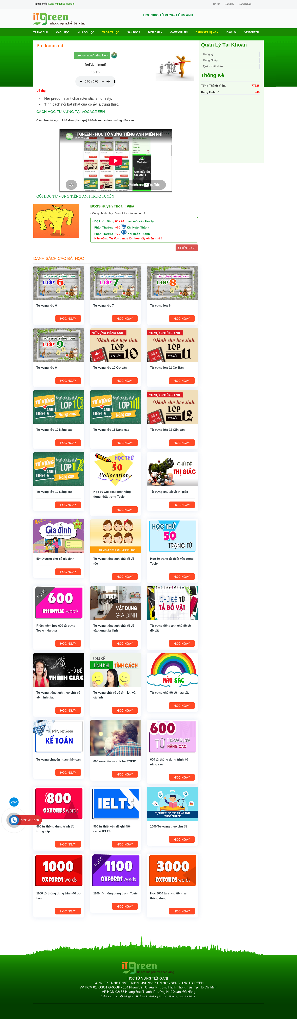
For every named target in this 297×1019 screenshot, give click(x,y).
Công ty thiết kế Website (61, 3)
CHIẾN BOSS (186, 248)
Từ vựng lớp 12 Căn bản (167, 429)
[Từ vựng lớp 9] (58, 344)
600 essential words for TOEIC (114, 761)
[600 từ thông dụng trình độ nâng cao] (172, 736)
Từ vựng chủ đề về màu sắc (169, 692)
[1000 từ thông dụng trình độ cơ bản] (58, 870)
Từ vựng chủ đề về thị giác (169, 491)
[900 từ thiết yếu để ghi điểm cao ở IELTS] (115, 803)
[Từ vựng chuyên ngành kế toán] (58, 736)
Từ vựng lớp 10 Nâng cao (54, 429)
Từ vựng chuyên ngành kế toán (58, 759)
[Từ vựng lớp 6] (58, 282)
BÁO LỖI (231, 32)
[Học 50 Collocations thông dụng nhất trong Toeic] (115, 468)
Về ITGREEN (251, 32)
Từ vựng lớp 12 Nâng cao (54, 491)
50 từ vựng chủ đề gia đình (55, 558)
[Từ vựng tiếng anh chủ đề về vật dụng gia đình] (115, 602)
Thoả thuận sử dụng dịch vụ (151, 996)
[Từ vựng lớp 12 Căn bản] (172, 406)
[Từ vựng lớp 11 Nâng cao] (115, 406)
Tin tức (216, 4)
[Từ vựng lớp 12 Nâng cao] (58, 468)
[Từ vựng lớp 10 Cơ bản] (115, 344)
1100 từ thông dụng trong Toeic (115, 893)
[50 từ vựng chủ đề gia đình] (58, 535)
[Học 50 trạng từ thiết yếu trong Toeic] (172, 535)
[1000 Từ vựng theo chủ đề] (172, 803)
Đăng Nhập (245, 4)
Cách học (63, 32)
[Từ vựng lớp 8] (172, 282)
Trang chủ (40, 32)
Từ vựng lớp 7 (103, 305)
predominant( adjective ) (92, 55)
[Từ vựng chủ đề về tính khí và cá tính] (115, 669)
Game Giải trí (178, 32)
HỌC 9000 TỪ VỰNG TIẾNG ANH (168, 15)
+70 (117, 233)
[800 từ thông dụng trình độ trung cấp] (58, 803)
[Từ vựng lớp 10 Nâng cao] (58, 406)
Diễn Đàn (154, 32)
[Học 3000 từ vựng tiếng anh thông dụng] (172, 870)
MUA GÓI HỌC (86, 32)
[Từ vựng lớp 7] (115, 282)
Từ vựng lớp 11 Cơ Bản (167, 367)
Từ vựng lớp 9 (46, 367)
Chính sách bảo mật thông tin (117, 996)
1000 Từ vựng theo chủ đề (168, 826)
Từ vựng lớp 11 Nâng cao (111, 429)
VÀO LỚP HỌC (110, 32)
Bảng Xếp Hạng (206, 32)
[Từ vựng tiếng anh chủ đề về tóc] (115, 535)
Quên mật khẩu (213, 66)
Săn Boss (133, 32)
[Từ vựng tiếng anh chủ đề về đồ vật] (172, 602)
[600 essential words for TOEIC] (115, 737)
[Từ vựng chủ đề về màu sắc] (172, 669)
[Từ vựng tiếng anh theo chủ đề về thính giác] (58, 669)
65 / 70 (119, 221)
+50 (117, 227)
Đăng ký (229, 4)
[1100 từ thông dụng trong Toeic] (115, 870)
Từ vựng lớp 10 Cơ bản (110, 367)
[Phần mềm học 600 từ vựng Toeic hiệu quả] (58, 602)
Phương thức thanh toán (182, 996)
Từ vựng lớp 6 (46, 305)
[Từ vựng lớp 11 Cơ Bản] (172, 344)
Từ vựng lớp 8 (160, 305)
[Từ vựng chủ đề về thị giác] (172, 468)
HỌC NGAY (68, 318)
